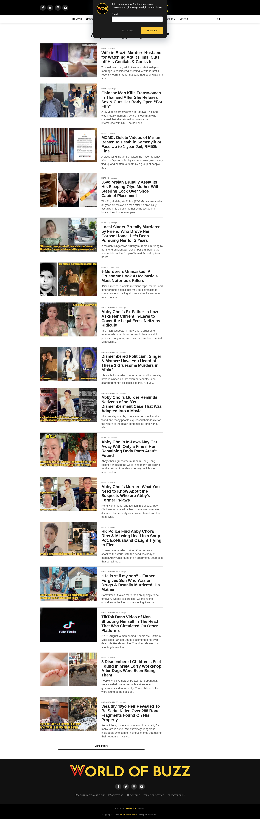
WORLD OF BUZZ (128, 814)
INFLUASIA (131, 808)
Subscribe (152, 30)
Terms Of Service (154, 795)
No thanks (127, 30)
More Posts (101, 746)
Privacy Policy (176, 795)
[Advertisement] (196, 90)
